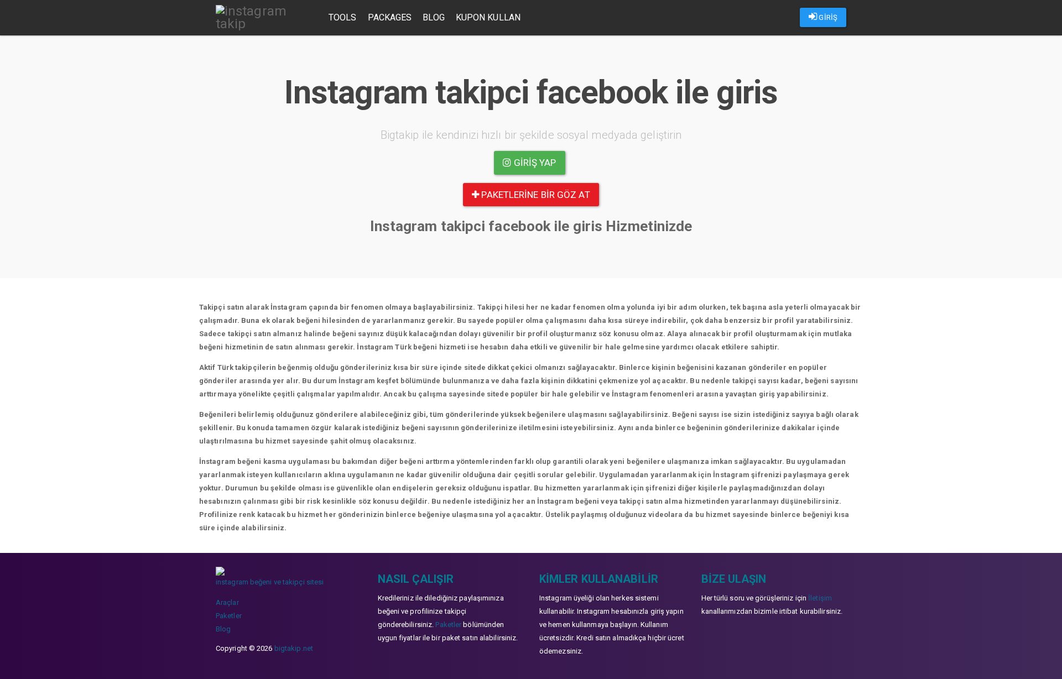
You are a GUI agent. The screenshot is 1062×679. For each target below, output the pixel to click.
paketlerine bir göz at (534, 194)
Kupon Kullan (488, 17)
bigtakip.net (293, 648)
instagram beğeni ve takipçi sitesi (270, 582)
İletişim (820, 598)
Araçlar (227, 602)
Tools (343, 17)
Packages (390, 17)
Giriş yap (534, 162)
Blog (433, 17)
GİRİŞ (827, 17)
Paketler (229, 616)
